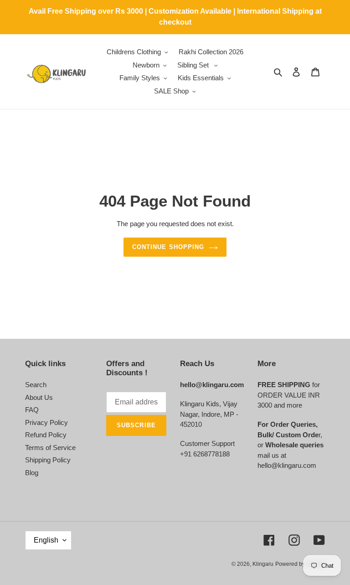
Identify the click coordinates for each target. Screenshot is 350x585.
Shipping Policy (48, 460)
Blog (31, 472)
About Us (39, 397)
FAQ (32, 410)
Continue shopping (168, 246)
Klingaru (262, 564)
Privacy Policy (46, 422)
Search (35, 384)
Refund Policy (46, 435)
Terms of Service (50, 447)
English (46, 540)
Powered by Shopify (300, 564)
